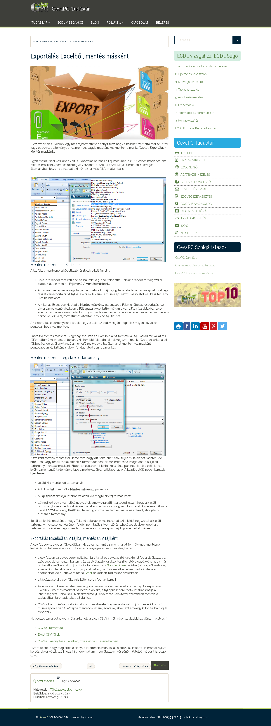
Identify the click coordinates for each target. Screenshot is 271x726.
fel (90, 666)
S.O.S (184, 225)
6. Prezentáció (184, 105)
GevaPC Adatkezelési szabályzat (194, 273)
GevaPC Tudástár (71, 8)
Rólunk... (114, 22)
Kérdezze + (188, 233)
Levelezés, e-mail (194, 189)
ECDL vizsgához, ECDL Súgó (49, 41)
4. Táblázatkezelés (81, 41)
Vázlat (160, 665)
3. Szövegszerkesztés (189, 82)
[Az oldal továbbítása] (58, 677)
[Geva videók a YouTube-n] (204, 326)
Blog (95, 22)
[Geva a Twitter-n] (222, 326)
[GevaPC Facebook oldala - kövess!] (186, 326)
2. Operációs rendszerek (191, 74)
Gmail (89, 573)
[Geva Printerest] (213, 326)
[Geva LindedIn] (195, 326)
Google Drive (116, 565)
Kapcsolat (140, 22)
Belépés (162, 22)
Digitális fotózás (194, 211)
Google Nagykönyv (196, 204)
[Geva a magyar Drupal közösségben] (178, 326)
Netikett (187, 153)
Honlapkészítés (193, 218)
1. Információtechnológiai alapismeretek (201, 66)
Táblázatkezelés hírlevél (66, 689)
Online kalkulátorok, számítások (195, 265)
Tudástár (39, 22)
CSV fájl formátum (50, 628)
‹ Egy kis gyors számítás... (46, 666)
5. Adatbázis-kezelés (189, 97)
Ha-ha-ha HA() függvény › (135, 666)
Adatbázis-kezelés (195, 174)
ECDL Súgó (189, 167)
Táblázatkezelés (193, 160)
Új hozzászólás (43, 681)
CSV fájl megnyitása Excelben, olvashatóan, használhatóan (78, 641)
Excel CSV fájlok (49, 634)
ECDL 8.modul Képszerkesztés (196, 128)
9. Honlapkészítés (187, 120)
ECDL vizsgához (70, 22)
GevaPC (44, 717)
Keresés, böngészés (196, 182)
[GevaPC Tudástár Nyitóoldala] (41, 7)
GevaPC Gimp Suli (186, 257)
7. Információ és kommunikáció (195, 113)
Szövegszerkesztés (196, 196)
